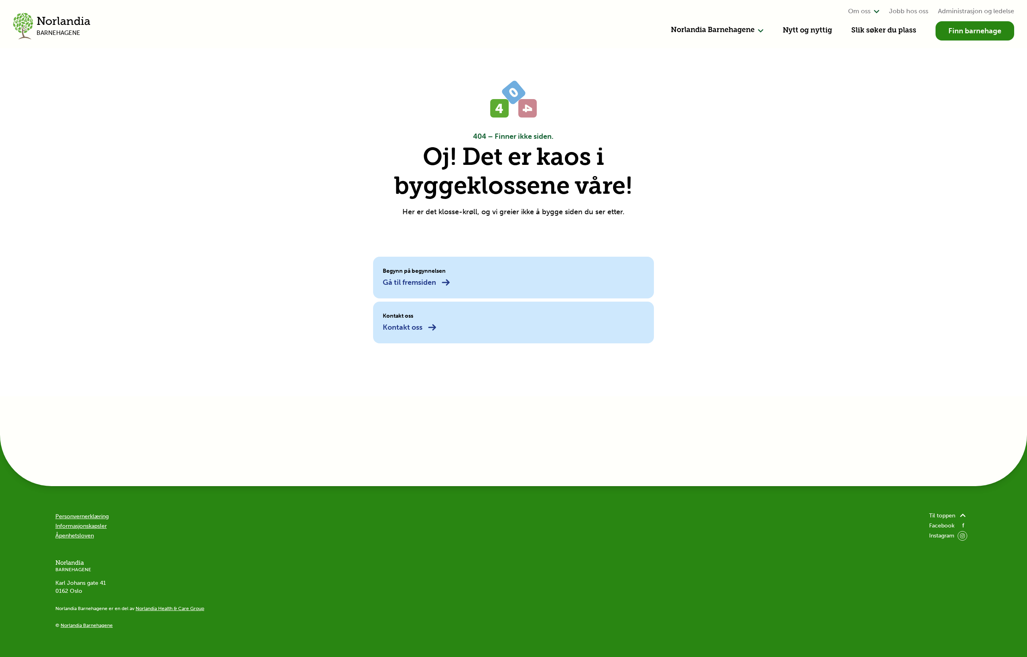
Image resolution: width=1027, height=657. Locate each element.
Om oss (859, 11)
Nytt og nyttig (807, 30)
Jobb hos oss (908, 11)
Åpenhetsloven (74, 535)
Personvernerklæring (82, 516)
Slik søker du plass (883, 30)
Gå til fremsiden (409, 282)
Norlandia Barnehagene (713, 30)
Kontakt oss (402, 327)
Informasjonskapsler (81, 526)
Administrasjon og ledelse (976, 11)
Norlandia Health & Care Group (170, 608)
